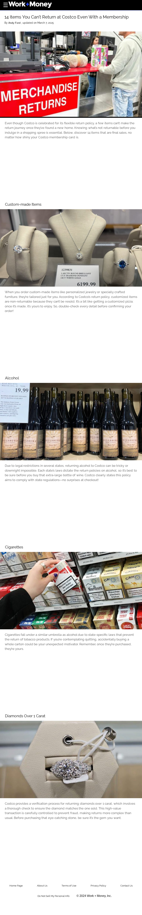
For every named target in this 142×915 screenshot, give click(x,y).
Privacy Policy (98, 885)
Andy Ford (14, 22)
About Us (42, 885)
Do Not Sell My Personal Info (54, 896)
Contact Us (126, 885)
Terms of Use (69, 885)
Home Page (16, 885)
